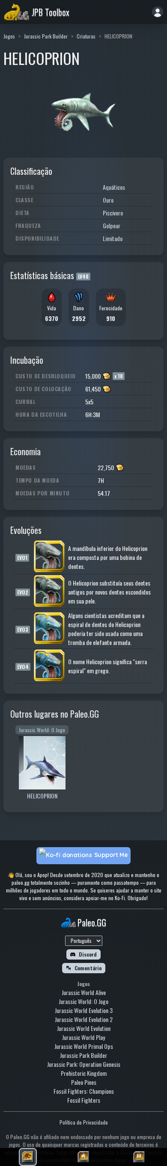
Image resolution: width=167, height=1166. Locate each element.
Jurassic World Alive (84, 992)
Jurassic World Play (83, 1037)
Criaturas (86, 36)
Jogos (9, 36)
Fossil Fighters (83, 1099)
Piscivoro (113, 212)
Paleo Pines (83, 1082)
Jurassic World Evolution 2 (84, 1019)
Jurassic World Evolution (83, 1028)
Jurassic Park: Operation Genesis (83, 1064)
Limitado (112, 238)
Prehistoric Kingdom (84, 1073)
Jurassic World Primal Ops (83, 1046)
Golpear (111, 225)
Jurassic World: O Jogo (83, 1001)
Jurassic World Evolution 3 (84, 1010)
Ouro (108, 199)
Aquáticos (114, 187)
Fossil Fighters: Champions (84, 1090)
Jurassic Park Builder (46, 36)
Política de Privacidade (84, 1122)
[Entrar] (158, 12)
